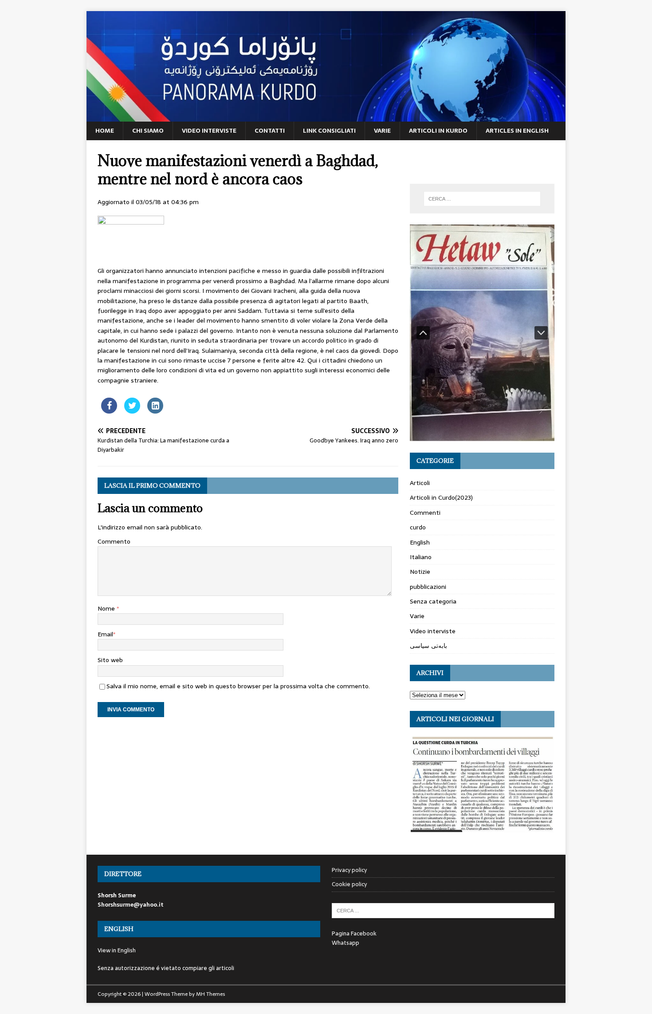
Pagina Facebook (354, 933)
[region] (482, 333)
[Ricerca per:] (482, 198)
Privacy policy (349, 870)
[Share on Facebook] (109, 411)
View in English (117, 950)
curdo (418, 527)
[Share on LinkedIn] (155, 411)
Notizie (420, 571)
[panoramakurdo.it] (326, 117)
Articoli (420, 483)
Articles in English (517, 130)
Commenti (425, 512)
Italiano (421, 557)
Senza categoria (433, 601)
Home (104, 130)
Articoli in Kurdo (438, 130)
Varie (382, 130)
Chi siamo (148, 130)
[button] (423, 332)
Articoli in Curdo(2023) (441, 497)
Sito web (110, 660)
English (420, 542)
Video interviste (209, 130)
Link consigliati (329, 130)
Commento (114, 541)
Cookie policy (349, 884)
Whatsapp (345, 942)
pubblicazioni (428, 587)
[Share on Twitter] (132, 411)
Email (105, 634)
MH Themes (210, 994)
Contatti (270, 130)
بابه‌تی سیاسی (428, 646)
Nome (107, 608)
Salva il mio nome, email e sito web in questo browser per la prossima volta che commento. (238, 686)
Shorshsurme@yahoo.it (131, 904)
